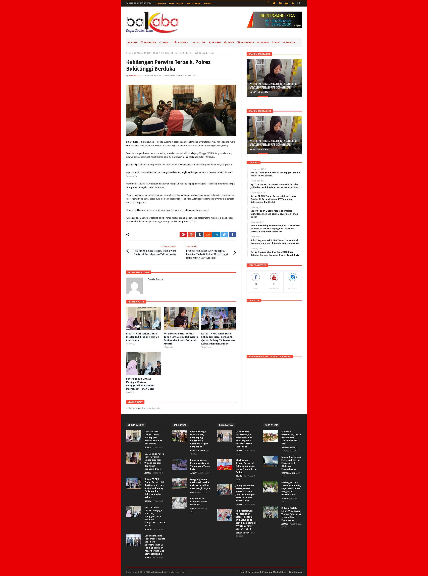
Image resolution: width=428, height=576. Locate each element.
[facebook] (232, 234)
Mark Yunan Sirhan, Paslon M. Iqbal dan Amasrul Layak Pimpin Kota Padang (246, 466)
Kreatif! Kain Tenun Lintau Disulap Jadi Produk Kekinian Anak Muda (142, 337)
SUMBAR (138, 53)
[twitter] (224, 234)
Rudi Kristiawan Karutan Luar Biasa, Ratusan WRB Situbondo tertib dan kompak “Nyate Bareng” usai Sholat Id (246, 520)
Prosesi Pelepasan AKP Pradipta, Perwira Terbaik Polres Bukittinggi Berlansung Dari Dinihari (207, 252)
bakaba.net (157, 572)
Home (128, 53)
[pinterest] (183, 234)
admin (253, 92)
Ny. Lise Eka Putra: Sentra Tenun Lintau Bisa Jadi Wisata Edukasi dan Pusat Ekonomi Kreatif (273, 85)
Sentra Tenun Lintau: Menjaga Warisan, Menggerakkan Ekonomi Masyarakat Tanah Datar (154, 516)
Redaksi (208, 3)
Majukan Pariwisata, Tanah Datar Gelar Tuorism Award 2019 (291, 437)
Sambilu (161, 3)
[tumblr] (199, 234)
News (189, 75)
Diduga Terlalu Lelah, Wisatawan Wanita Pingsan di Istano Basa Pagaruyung (291, 514)
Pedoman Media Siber (274, 572)
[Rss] (293, 3)
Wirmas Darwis (197, 451)
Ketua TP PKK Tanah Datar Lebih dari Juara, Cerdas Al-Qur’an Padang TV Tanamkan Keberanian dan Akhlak (154, 488)
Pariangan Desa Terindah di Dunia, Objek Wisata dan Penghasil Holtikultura (291, 488)
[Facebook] (268, 3)
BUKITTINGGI (151, 53)
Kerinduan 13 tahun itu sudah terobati (198, 501)
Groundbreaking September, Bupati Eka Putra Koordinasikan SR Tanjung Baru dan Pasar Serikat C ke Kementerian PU (154, 544)
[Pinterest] (280, 3)
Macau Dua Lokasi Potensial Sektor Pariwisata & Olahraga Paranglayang (291, 463)
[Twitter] (274, 3)
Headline (182, 75)
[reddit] (208, 234)
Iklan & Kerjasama (249, 572)
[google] (191, 234)
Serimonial (193, 3)
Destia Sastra (135, 75)
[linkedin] (216, 234)
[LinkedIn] (286, 3)
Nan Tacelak (176, 3)
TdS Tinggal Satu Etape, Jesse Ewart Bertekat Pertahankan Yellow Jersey (154, 250)
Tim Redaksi (295, 572)
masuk (140, 408)
